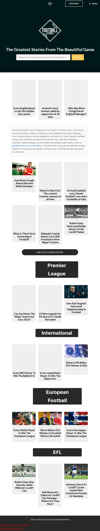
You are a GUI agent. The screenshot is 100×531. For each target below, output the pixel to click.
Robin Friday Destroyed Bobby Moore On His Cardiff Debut (76, 227)
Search (77, 57)
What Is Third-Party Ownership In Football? (24, 236)
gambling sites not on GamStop (26, 145)
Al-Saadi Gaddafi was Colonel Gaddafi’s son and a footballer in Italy (76, 195)
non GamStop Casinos (11, 529)
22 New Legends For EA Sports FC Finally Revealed (50, 316)
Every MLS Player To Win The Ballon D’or (24, 374)
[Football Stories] (50, 3)
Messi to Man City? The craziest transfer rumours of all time (50, 195)
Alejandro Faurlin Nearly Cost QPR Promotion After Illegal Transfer (50, 238)
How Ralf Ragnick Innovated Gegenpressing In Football (76, 308)
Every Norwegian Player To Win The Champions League (76, 433)
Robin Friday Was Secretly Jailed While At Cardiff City (24, 486)
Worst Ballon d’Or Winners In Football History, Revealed (50, 433)
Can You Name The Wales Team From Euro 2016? (24, 316)
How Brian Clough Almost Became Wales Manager (24, 183)
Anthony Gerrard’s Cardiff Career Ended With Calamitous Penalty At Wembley (76, 490)
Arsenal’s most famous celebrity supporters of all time (50, 112)
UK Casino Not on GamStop (14, 525)
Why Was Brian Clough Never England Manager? (76, 111)
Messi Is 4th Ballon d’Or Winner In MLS (76, 364)
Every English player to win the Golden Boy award (24, 111)
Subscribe (74, 3)
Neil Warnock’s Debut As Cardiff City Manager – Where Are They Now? (50, 498)
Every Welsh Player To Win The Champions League (24, 433)
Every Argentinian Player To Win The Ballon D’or (50, 375)
